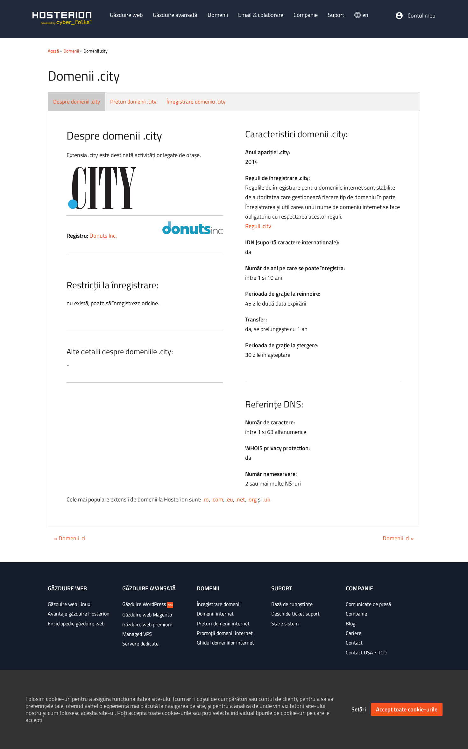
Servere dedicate (140, 643)
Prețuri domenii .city (133, 101)
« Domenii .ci (69, 538)
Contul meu (422, 15)
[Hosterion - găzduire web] (61, 19)
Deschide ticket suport (295, 613)
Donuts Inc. (103, 235)
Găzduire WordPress (147, 604)
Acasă (53, 50)
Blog (350, 623)
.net (240, 499)
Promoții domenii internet (225, 633)
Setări (358, 709)
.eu (229, 499)
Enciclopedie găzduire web (76, 623)
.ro (205, 499)
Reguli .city (258, 226)
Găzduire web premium (147, 624)
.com (217, 499)
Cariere (353, 633)
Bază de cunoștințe (292, 604)
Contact (354, 642)
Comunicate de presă (368, 604)
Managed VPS (137, 634)
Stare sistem (285, 623)
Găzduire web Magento (147, 614)
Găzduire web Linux (69, 604)
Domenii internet (215, 613)
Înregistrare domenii (219, 604)
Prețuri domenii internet (223, 623)
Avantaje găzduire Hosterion (79, 613)
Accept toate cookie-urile (406, 709)
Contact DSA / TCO (366, 652)
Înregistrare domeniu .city (196, 101)
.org (252, 499)
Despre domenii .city (76, 101)
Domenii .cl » (398, 538)
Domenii (71, 50)
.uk (266, 499)
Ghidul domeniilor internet (225, 642)
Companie (356, 613)
